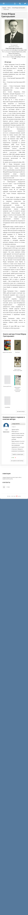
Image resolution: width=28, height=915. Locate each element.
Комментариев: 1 (6, 431)
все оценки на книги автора (17, 460)
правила (4, 478)
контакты (13, 477)
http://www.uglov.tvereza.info (14, 48)
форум (8, 477)
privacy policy (10, 478)
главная (4, 477)
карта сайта (18, 477)
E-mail (8, 487)
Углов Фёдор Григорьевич (18, 7)
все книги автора (21, 411)
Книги (9, 7)
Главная (4, 7)
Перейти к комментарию (17, 454)
